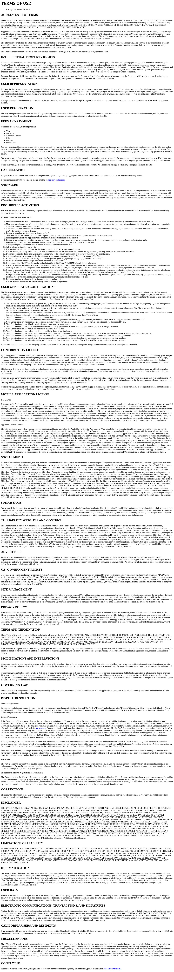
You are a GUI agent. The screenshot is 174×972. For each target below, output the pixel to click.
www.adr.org (41, 728)
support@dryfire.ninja (56, 180)
